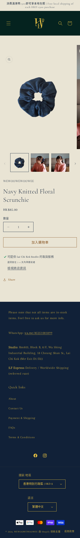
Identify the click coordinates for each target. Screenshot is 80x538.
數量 (6, 218)
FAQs (12, 427)
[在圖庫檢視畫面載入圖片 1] (19, 162)
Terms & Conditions (22, 437)
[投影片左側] (4, 163)
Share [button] (11, 279)
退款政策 (69, 531)
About (12, 398)
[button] (8, 23)
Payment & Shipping (22, 418)
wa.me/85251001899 (38, 333)
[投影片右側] (75, 163)
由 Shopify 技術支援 (50, 531)
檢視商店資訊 (16, 268)
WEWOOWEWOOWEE (26, 531)
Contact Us (16, 408)
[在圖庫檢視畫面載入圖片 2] (40, 162)
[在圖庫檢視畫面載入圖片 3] (60, 162)
